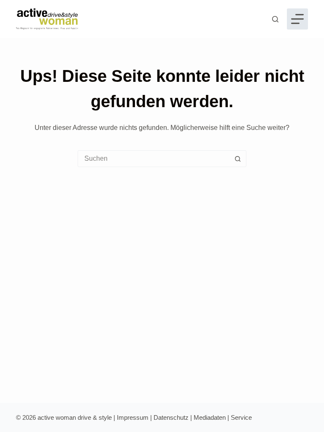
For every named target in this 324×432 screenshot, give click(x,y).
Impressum (132, 417)
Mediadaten (210, 417)
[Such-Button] (237, 158)
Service (241, 417)
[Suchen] (275, 19)
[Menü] (297, 19)
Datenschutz (171, 417)
